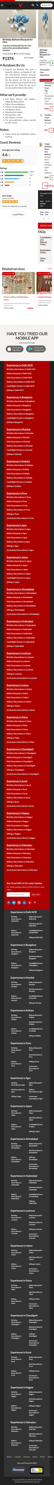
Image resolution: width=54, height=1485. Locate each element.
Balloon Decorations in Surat (18, 797)
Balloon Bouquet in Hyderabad (19, 629)
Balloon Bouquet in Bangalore (19, 405)
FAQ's (35, 1457)
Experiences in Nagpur (18, 813)
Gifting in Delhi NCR (15, 390)
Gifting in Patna (13, 738)
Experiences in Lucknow (19, 653)
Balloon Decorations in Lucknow (20, 670)
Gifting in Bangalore (15, 422)
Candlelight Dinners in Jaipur (19, 578)
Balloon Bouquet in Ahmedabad (20, 597)
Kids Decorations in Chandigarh (20, 761)
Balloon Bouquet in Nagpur (18, 821)
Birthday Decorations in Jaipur (19, 561)
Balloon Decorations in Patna (19, 733)
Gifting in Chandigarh (15, 770)
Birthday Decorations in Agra (19, 529)
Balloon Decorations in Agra (18, 542)
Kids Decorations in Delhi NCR (19, 377)
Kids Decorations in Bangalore (19, 409)
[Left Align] (4, 161)
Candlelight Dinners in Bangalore (20, 418)
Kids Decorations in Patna (17, 729)
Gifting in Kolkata (14, 486)
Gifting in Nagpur (14, 834)
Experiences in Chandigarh (20, 749)
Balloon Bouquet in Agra (17, 533)
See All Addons (46, 185)
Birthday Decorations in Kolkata (20, 465)
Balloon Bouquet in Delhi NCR (19, 373)
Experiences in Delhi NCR (20, 365)
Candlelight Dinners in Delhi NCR (20, 386)
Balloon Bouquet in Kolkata (18, 469)
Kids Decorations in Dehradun (19, 857)
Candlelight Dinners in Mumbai (19, 450)
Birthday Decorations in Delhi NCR (21, 369)
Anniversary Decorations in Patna (20, 742)
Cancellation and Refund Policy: (46, 241)
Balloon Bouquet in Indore (17, 693)
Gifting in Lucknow (14, 674)
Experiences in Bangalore (19, 397)
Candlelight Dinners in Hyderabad (20, 642)
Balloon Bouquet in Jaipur (17, 565)
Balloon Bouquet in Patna (17, 725)
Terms (50, 1457)
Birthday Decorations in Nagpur (20, 817)
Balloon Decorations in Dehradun (20, 862)
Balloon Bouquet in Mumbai (18, 437)
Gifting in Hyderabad (15, 646)
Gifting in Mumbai (14, 454)
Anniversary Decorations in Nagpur (21, 838)
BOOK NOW (46, 225)
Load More (17, 214)
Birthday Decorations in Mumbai (20, 433)
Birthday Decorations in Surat (19, 785)
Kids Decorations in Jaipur (17, 569)
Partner (27, 1457)
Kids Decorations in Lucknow (19, 665)
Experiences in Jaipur (17, 557)
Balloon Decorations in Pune (18, 510)
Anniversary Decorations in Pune (20, 518)
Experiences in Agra (17, 525)
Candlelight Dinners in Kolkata (19, 482)
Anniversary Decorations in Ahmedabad (23, 614)
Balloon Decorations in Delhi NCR (21, 382)
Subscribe (36, 894)
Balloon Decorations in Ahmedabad (21, 606)
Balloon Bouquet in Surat (17, 789)
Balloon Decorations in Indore (19, 701)
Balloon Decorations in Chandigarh (21, 765)
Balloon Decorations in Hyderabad (21, 638)
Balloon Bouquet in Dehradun (19, 853)
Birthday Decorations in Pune (19, 497)
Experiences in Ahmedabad (20, 589)
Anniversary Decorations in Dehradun (22, 870)
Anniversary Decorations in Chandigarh (23, 774)
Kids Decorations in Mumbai (18, 441)
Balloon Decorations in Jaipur (19, 574)
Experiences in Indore (18, 685)
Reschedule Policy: (45, 251)
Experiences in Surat (17, 781)
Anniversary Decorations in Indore (21, 710)
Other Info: (43, 259)
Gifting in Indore (13, 706)
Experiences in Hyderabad (20, 621)
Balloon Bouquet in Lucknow (18, 661)
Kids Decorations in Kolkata (18, 473)
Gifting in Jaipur (13, 582)
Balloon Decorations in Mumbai (20, 446)
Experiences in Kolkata (18, 461)
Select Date (42, 213)
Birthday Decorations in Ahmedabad (21, 593)
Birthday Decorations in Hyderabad (21, 625)
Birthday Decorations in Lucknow (20, 657)
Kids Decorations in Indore (18, 697)
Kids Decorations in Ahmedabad (20, 601)
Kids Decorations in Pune (17, 505)
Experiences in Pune (17, 493)
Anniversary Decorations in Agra (20, 550)
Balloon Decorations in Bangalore (20, 414)
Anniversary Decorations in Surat (20, 806)
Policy (42, 1457)
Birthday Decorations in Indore (19, 689)
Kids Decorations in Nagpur (18, 825)
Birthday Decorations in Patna (19, 721)
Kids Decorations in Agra (17, 537)
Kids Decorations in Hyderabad (19, 633)
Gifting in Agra (13, 546)
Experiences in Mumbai (18, 429)
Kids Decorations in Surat (17, 793)
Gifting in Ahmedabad (16, 610)
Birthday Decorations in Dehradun (21, 849)
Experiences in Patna (17, 717)
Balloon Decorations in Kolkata (19, 478)
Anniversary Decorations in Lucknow (22, 678)
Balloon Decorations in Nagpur (19, 829)
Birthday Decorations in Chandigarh (21, 753)
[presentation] (2, 290)
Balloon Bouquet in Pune (17, 501)
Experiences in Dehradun (19, 845)
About (9, 1457)
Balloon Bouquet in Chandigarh (19, 757)
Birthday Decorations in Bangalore (21, 401)
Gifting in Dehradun (15, 866)
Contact (17, 1457)
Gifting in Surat (13, 802)
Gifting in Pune (13, 514)
